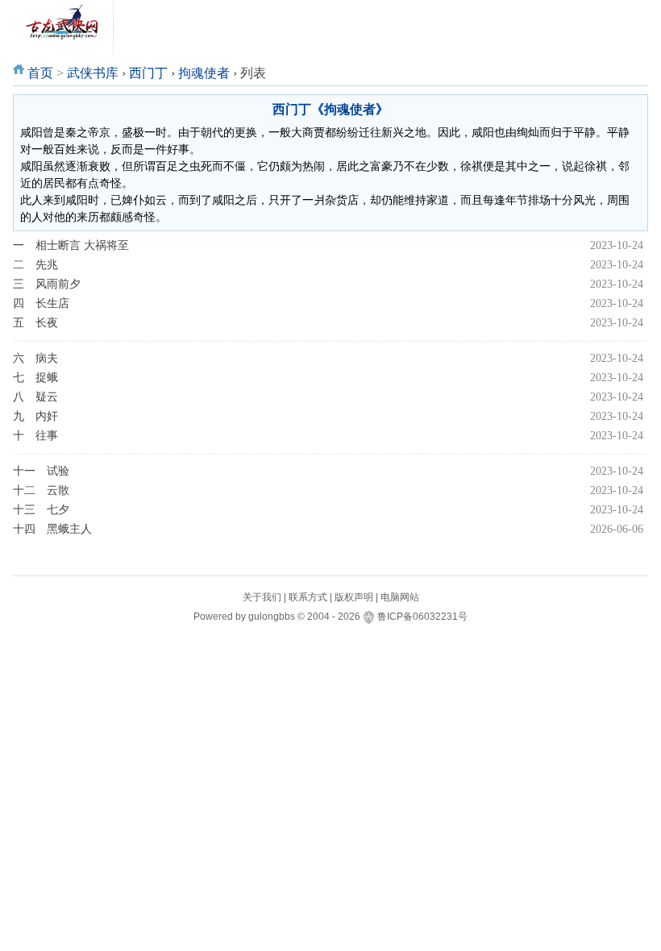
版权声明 (354, 597)
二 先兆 (35, 265)
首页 (40, 73)
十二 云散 (41, 490)
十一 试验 (41, 471)
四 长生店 (41, 303)
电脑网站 (399, 597)
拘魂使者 (204, 73)
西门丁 (148, 73)
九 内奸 (35, 416)
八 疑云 (35, 397)
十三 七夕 (41, 510)
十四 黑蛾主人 (52, 529)
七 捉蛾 (35, 378)
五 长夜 (35, 323)
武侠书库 (92, 73)
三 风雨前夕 (47, 284)
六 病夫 (35, 358)
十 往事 (35, 436)
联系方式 (308, 597)
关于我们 (262, 597)
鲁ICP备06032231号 (422, 616)
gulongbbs (271, 616)
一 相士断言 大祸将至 (71, 245)
